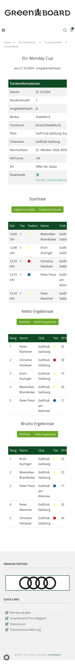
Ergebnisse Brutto (50, 209)
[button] (6, 657)
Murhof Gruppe (27, 42)
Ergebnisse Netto (24, 209)
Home (7, 42)
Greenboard (54, 654)
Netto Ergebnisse (45, 434)
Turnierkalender (53, 42)
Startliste (24, 322)
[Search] (65, 30)
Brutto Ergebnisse (45, 322)
